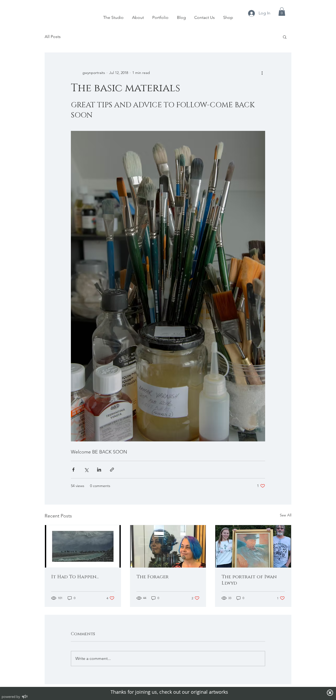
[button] (281, 11)
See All (285, 515)
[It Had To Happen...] (83, 546)
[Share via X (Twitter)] (86, 469)
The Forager (152, 577)
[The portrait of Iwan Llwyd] (253, 546)
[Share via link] (111, 469)
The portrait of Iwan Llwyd (249, 580)
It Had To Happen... (75, 577)
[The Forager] (168, 546)
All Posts (53, 36)
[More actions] (262, 73)
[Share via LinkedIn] (99, 469)
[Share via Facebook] (73, 469)
